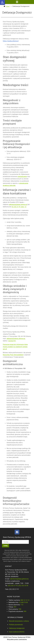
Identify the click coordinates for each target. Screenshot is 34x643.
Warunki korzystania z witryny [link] (19, 621)
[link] (2, 2)
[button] (17, 2)
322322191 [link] (12, 341)
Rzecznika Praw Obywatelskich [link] (13, 355)
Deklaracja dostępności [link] (17, 628)
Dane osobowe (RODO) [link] (16, 632)
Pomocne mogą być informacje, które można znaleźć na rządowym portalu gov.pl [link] (15, 347)
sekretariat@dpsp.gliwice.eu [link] (16, 338)
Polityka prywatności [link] (16, 624)
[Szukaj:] (15, 542)
